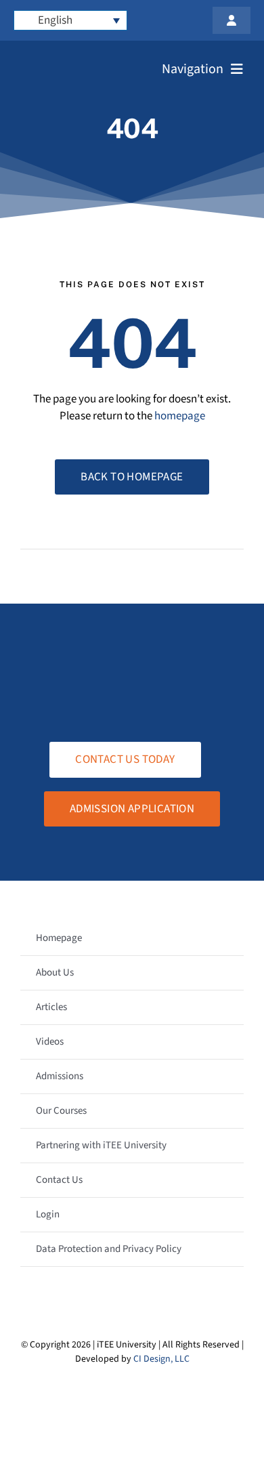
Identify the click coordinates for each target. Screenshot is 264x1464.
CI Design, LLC (161, 1359)
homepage (179, 416)
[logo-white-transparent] (73, 59)
